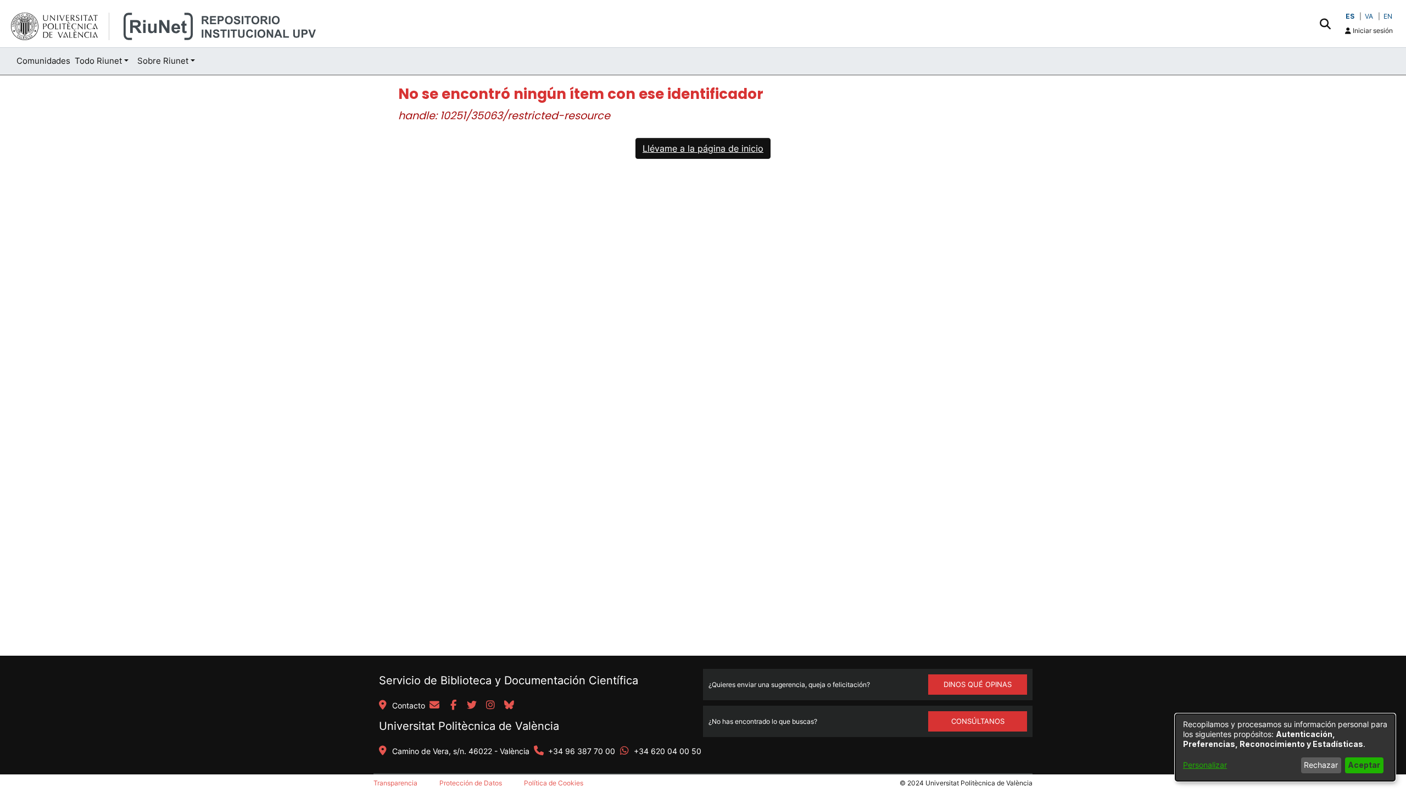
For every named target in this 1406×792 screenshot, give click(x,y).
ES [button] (1350, 16)
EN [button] (1387, 16)
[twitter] (471, 705)
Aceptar (1364, 764)
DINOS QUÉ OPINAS (978, 684)
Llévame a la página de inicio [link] (703, 148)
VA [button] (1369, 16)
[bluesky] (509, 705)
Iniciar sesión (1372, 30)
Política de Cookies (553, 783)
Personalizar (1205, 764)
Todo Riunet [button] (98, 61)
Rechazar (1321, 764)
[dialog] (1285, 747)
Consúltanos (978, 721)
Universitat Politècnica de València (469, 726)
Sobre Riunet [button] (162, 61)
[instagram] (490, 705)
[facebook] (453, 705)
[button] (1325, 23)
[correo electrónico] (434, 705)
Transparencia (395, 783)
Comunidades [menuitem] (43, 61)
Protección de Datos (470, 783)
